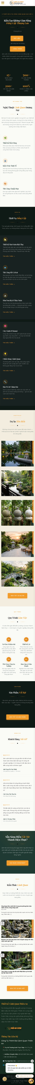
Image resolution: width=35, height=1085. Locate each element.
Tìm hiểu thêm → (9, 256)
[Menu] (2, 3)
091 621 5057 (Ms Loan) (26, 1054)
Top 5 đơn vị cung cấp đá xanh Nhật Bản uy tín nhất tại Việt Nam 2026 (16, 972)
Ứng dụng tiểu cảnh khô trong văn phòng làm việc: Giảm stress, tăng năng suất (16, 906)
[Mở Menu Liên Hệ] (4, 1079)
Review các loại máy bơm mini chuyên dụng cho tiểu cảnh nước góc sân (17, 940)
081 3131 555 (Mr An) (10, 1057)
